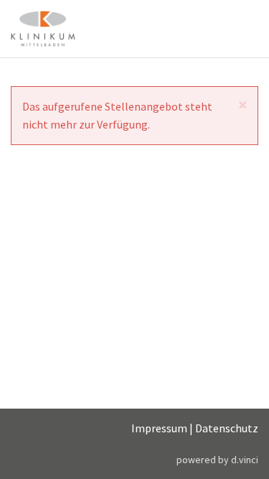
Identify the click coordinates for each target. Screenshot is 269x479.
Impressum (159, 428)
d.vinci (244, 459)
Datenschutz (226, 428)
